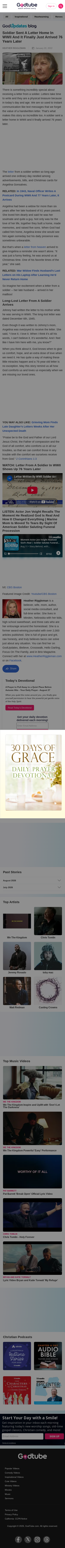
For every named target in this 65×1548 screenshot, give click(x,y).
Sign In (51, 6)
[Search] (60, 6)
